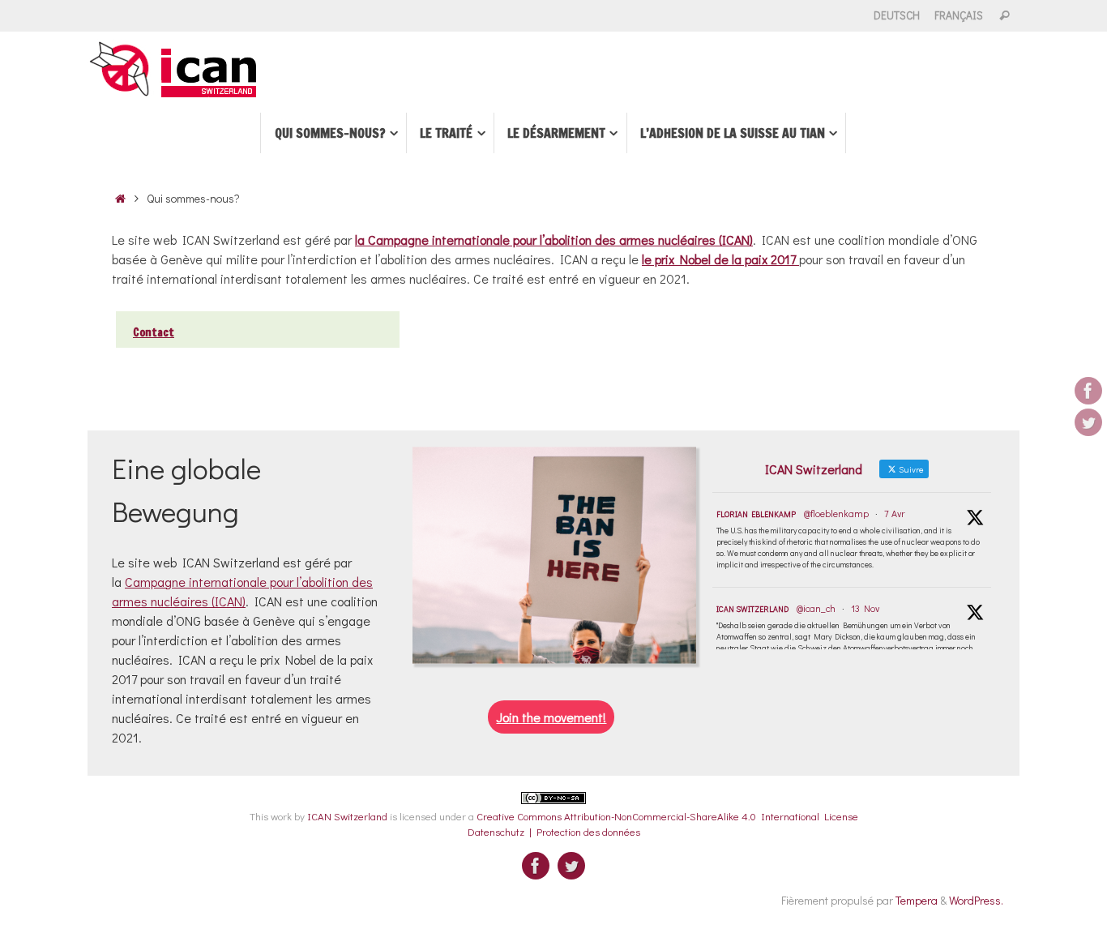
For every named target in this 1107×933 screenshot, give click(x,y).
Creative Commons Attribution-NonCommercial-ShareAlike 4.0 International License (667, 816)
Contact (153, 332)
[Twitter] (1088, 422)
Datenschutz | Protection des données (554, 831)
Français (958, 15)
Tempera (916, 900)
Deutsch (897, 15)
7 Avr (894, 513)
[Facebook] (1088, 390)
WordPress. (976, 900)
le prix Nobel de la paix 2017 (720, 258)
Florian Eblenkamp (756, 514)
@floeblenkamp (836, 513)
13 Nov (865, 607)
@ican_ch (816, 607)
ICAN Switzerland (752, 609)
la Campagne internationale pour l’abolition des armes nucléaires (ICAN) (554, 239)
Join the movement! (551, 716)
